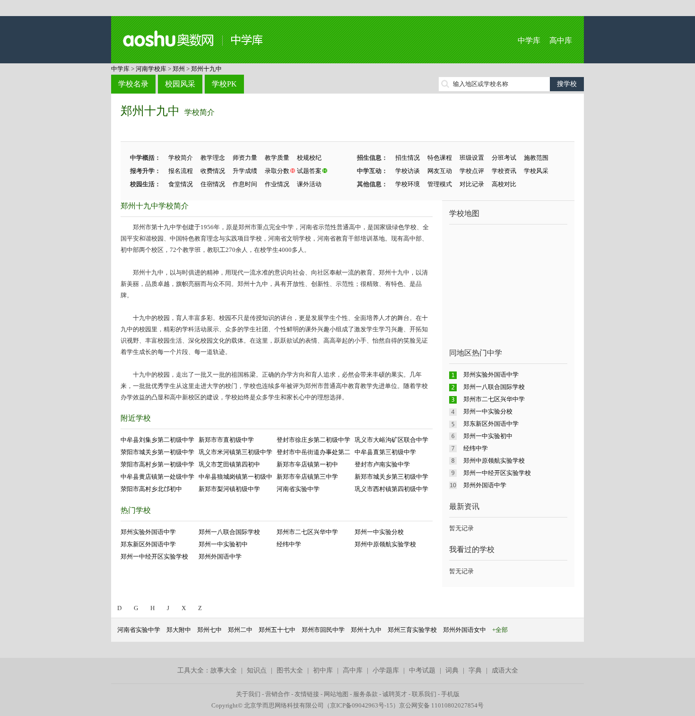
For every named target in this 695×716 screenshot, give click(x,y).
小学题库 (386, 670)
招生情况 (407, 157)
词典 (452, 670)
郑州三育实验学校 (412, 629)
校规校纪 (309, 157)
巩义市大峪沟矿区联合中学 (391, 439)
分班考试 (504, 157)
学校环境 (407, 184)
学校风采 (536, 170)
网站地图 (336, 694)
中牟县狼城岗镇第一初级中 (235, 476)
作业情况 (277, 184)
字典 (475, 670)
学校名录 (133, 84)
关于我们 (248, 694)
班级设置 (472, 157)
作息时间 (245, 184)
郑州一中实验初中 (223, 544)
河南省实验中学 (298, 488)
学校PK (224, 84)
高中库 (560, 40)
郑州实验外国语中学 (148, 531)
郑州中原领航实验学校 (385, 544)
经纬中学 (289, 544)
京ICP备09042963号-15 (361, 705)
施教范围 (536, 157)
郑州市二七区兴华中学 (307, 531)
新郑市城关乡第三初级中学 (391, 476)
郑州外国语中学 (220, 556)
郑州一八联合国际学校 (229, 531)
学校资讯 (504, 170)
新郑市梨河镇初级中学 (229, 488)
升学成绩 (245, 170)
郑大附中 (178, 629)
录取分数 (277, 170)
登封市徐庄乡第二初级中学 (313, 439)
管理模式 (439, 184)
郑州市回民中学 (323, 629)
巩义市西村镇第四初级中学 (391, 488)
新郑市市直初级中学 (226, 439)
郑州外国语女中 (464, 629)
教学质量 (277, 157)
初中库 (323, 670)
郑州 (179, 68)
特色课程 (439, 157)
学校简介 (199, 112)
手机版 (450, 694)
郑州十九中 (206, 68)
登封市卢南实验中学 (382, 464)
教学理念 (212, 157)
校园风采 (180, 84)
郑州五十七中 (277, 629)
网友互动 (439, 170)
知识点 (257, 670)
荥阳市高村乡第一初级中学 (157, 464)
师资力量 (245, 157)
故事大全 (223, 670)
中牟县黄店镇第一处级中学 (157, 476)
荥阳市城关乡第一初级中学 (157, 452)
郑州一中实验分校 (379, 531)
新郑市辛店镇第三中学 (307, 476)
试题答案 (309, 170)
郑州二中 (240, 629)
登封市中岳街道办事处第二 (313, 452)
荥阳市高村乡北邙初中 (151, 488)
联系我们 (424, 694)
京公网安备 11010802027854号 (441, 705)
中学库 (529, 40)
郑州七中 (209, 629)
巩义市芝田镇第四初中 (229, 464)
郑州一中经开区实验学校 (154, 556)
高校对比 (504, 184)
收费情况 (212, 170)
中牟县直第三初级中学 (385, 452)
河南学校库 (151, 68)
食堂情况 (180, 184)
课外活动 (309, 184)
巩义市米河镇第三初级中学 (235, 452)
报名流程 (180, 170)
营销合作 (277, 694)
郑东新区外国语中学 (148, 544)
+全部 (500, 629)
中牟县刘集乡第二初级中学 (157, 439)
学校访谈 (407, 170)
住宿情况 (212, 184)
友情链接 (307, 694)
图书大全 (290, 670)
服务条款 (365, 694)
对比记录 (472, 184)
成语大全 (505, 670)
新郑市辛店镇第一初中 (307, 464)
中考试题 (422, 670)
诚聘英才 (394, 694)
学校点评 (472, 170)
